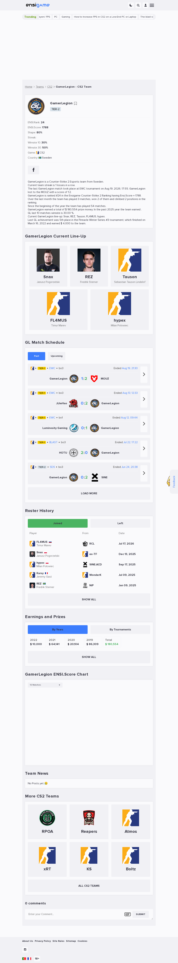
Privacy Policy (43, 941)
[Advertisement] (89, 49)
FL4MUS (91, 216)
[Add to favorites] (75, 103)
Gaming (54, 16)
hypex (101, 216)
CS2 (42, 152)
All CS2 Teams (89, 886)
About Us (27, 941)
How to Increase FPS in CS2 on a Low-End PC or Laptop (93, 16)
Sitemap (71, 941)
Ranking (106, 195)
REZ (72, 216)
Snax (66, 216)
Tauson (80, 216)
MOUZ (45, 192)
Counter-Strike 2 (59, 181)
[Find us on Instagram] (25, 950)
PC (44, 16)
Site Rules (58, 941)
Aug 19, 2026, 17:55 (116, 188)
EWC (83, 188)
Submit (140, 914)
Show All (89, 599)
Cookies (82, 941)
